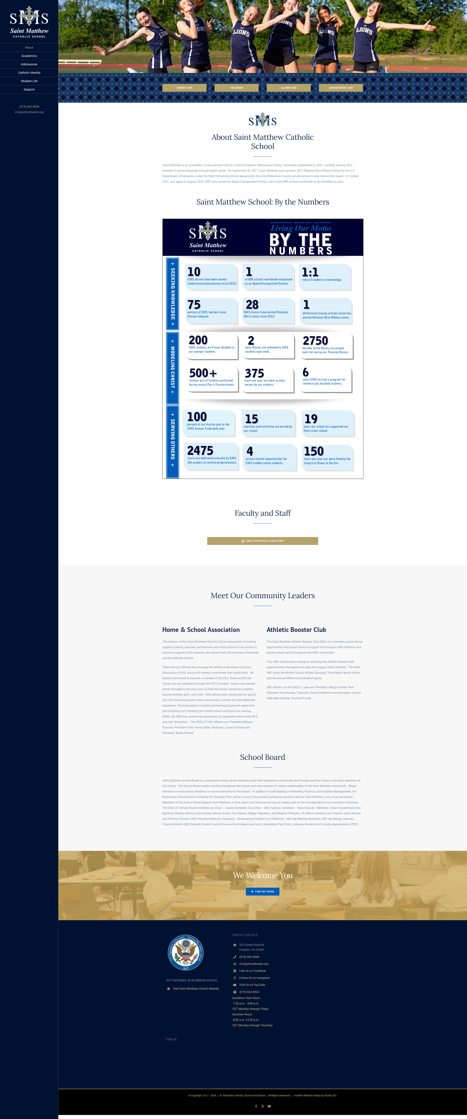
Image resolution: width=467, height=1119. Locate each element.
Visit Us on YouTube (252, 985)
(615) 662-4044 (249, 957)
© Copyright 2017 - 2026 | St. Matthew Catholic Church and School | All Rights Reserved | (241, 1095)
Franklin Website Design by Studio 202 (315, 1095)
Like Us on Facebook (252, 971)
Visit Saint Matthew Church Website (196, 988)
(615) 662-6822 (249, 992)
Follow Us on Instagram (254, 978)
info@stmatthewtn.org (29, 112)
